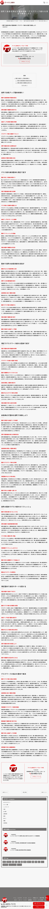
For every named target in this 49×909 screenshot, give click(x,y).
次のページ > (44, 792)
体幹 (4, 809)
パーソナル (19, 864)
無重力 (4, 861)
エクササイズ (5, 864)
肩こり (5, 818)
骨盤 (33, 861)
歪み (39, 861)
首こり (42, 861)
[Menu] (47, 2)
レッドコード (6, 807)
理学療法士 (9, 861)
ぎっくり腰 (6, 804)
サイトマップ (44, 902)
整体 (19, 861)
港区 (16, 861)
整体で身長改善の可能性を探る (24, 80)
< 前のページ (4, 792)
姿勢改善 (5, 813)
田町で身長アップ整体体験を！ (23, 78)
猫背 (4, 816)
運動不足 (29, 861)
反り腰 (5, 811)
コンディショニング (12, 864)
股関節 (25, 861)
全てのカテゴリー (7, 802)
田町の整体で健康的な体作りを (24, 83)
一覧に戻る (24, 792)
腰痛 (4, 820)
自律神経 (5, 823)
